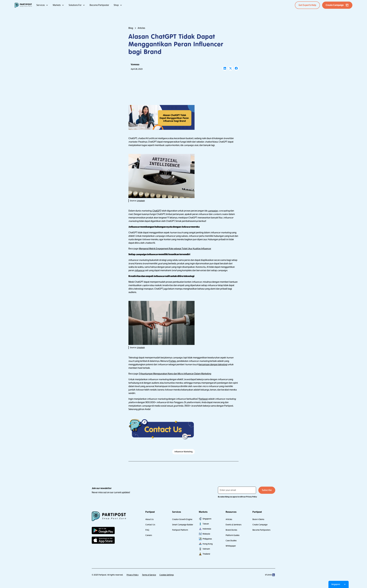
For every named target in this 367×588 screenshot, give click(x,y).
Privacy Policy (132, 575)
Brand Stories (231, 530)
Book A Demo (258, 519)
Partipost (203, 399)
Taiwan (206, 524)
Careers (148, 535)
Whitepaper (231, 546)
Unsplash (141, 201)
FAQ (147, 530)
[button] (42, 5)
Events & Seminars (233, 525)
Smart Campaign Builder (182, 525)
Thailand (206, 554)
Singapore (207, 519)
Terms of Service (149, 575)
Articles (229, 519)
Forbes (172, 361)
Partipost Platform (180, 530)
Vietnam (206, 549)
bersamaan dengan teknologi (213, 364)
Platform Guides (232, 535)
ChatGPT (156, 211)
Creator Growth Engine (182, 519)
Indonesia (207, 529)
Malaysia (206, 534)
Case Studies (231, 541)
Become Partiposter (99, 5)
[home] (23, 5)
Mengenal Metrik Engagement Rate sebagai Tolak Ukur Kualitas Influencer (175, 249)
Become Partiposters (261, 530)
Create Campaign (260, 525)
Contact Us (150, 525)
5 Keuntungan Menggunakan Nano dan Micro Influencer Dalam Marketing (175, 374)
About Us (149, 519)
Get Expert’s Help (307, 5)
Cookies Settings (166, 575)
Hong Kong (208, 544)
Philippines (207, 539)
